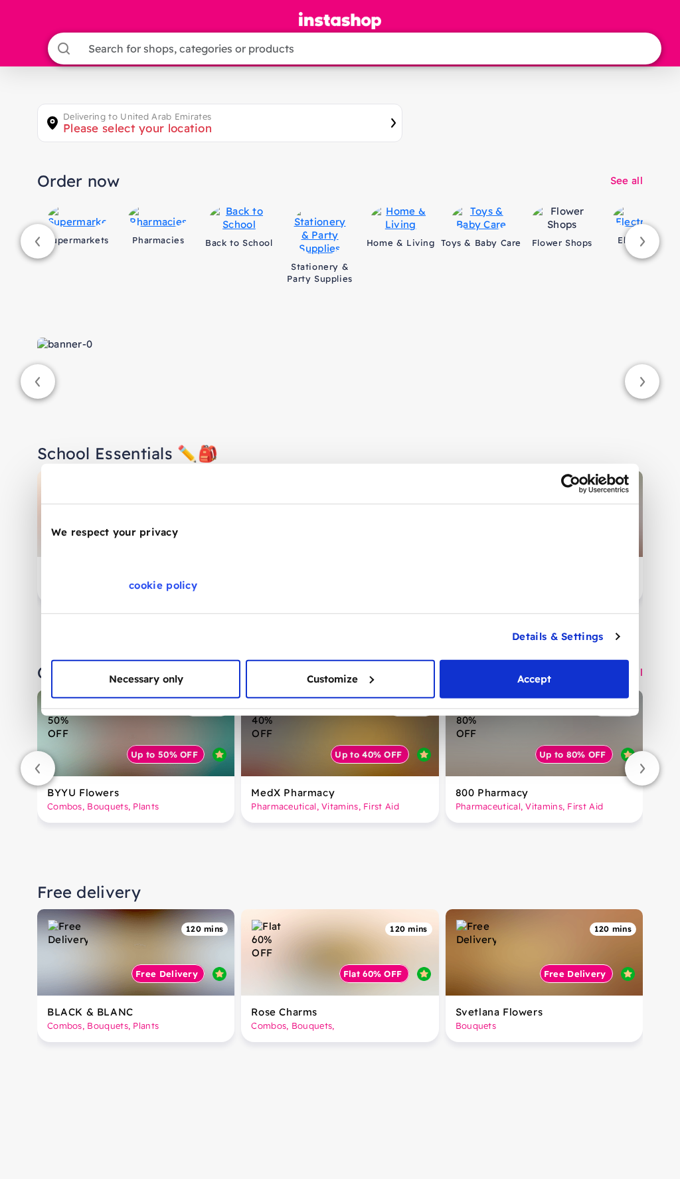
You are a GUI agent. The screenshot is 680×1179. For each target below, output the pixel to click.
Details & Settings (557, 636)
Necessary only (146, 678)
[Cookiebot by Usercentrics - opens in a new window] (571, 484)
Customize (332, 678)
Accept (534, 678)
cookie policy (163, 584)
